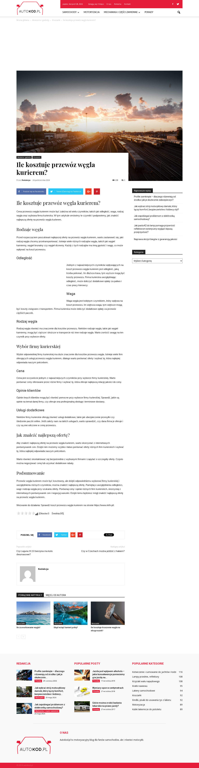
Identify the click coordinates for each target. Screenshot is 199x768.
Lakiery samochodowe (143, 690)
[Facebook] (172, 4)
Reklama (117, 4)
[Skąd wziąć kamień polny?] (71, 613)
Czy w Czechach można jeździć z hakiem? (103, 551)
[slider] (25, 513)
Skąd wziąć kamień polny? (66, 627)
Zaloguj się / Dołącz (96, 4)
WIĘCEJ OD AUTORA (56, 595)
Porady (149, 12)
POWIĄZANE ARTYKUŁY (30, 595)
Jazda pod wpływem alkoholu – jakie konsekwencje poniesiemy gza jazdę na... (108, 674)
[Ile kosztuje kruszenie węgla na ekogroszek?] (108, 613)
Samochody (69, 12)
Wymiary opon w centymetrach (107, 688)
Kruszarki (36, 157)
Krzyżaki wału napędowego (146, 681)
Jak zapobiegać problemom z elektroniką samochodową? (154, 217)
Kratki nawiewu (139, 685)
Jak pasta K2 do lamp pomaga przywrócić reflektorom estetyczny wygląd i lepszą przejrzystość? (154, 228)
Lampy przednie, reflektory (145, 676)
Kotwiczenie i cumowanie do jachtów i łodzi (154, 671)
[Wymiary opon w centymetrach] (82, 691)
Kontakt (127, 4)
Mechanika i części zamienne (121, 12)
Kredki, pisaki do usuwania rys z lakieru (151, 699)
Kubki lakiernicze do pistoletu (146, 709)
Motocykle (39, 697)
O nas (108, 4)
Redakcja (26, 180)
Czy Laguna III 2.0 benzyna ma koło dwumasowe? (34, 553)
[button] (179, 12)
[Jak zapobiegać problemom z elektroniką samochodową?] (24, 708)
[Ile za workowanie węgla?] (33, 613)
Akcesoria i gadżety (24, 157)
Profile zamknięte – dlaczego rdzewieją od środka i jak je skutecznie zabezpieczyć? (155, 198)
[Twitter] (178, 4)
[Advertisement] (99, 45)
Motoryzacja (92, 12)
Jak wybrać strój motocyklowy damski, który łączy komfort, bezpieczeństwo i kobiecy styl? (156, 208)
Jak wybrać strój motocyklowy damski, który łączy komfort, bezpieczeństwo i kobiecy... (50, 691)
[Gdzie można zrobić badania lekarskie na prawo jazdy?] (82, 706)
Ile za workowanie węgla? (28, 627)
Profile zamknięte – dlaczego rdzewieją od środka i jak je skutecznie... (50, 674)
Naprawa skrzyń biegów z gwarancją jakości (155, 239)
